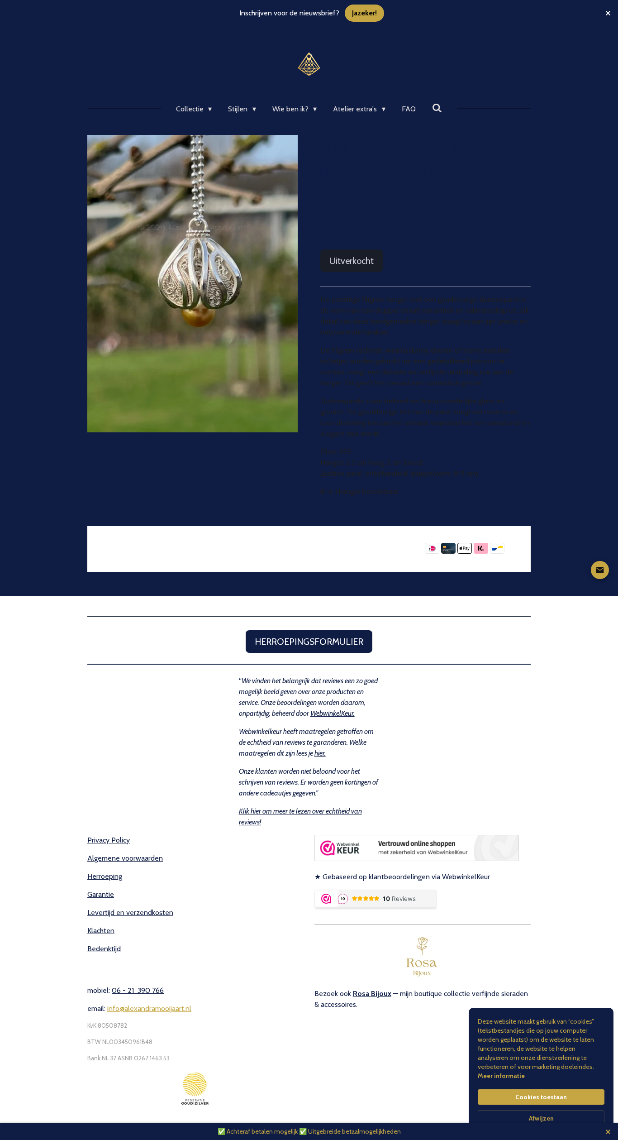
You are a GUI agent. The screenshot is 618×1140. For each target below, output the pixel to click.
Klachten (100, 930)
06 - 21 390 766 (138, 990)
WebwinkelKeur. (332, 713)
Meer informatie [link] (501, 1076)
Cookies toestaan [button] (541, 1097)
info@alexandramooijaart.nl (149, 1008)
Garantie (100, 894)
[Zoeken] (437, 108)
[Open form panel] (600, 570)
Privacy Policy (108, 840)
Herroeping (104, 876)
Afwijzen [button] (541, 1118)
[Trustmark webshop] (416, 858)
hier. (320, 753)
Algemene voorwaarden (125, 858)
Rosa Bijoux (372, 993)
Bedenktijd (104, 948)
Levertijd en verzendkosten (130, 912)
